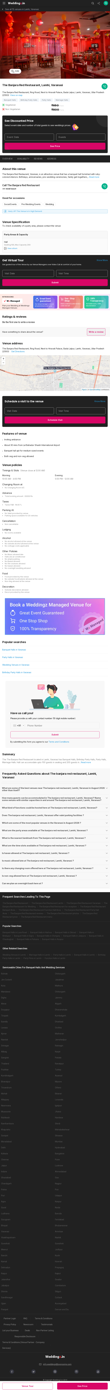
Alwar (3, 1004)
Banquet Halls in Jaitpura (74, 936)
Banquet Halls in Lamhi (84, 955)
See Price (55, 146)
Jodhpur (59, 1249)
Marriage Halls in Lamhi (39, 955)
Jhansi (58, 1111)
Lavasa (4, 1028)
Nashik (58, 1237)
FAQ (25, 1318)
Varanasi (5, 1231)
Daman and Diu (62, 1309)
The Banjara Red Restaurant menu (36, 917)
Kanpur (58, 1201)
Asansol (58, 1075)
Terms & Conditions (43, 1318)
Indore (4, 1171)
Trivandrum (6, 1087)
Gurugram (5, 1219)
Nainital (4, 1040)
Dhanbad (59, 1022)
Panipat (4, 1309)
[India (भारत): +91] (18, 725)
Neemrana (6, 1105)
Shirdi (57, 1123)
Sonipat (4, 1135)
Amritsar (59, 1231)
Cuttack (58, 1297)
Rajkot (58, 1273)
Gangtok (5, 1057)
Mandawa (5, 992)
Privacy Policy (10, 1324)
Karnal (4, 1261)
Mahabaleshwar (62, 1129)
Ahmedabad (60, 1171)
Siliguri (58, 1291)
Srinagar (5, 1045)
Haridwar (59, 1117)
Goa (57, 1177)
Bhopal (4, 1225)
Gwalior (58, 1279)
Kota (3, 986)
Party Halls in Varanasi (12, 657)
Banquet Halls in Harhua (41, 932)
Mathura (59, 986)
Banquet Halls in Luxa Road (15, 932)
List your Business (10, 1330)
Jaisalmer (59, 980)
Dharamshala (61, 1010)
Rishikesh (5, 1117)
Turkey (58, 1069)
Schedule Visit (55, 420)
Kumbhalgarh (7, 1075)
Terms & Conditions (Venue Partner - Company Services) (23, 1345)
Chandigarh (6, 1183)
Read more (94, 177)
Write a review (96, 332)
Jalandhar (5, 1279)
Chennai (5, 1159)
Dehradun (5, 1267)
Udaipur (58, 1195)
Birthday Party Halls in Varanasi (16, 672)
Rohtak (4, 974)
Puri (57, 1189)
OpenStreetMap (95, 389)
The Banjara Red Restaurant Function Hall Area (39, 910)
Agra (3, 1201)
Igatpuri (58, 1105)
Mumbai (58, 1141)
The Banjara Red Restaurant (15, 903)
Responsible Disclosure (25, 1336)
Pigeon (84, 389)
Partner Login (10, 1318)
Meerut (4, 1249)
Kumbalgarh (60, 1016)
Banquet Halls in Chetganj (48, 936)
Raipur (4, 1273)
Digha (3, 998)
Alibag (4, 1051)
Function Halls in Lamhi (55, 958)
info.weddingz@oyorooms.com (57, 1364)
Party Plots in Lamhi (32, 958)
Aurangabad (60, 1303)
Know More (102, 260)
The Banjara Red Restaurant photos (63, 913)
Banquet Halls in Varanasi (14, 649)
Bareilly (4, 1022)
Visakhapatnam (8, 1237)
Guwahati (5, 1243)
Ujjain (3, 1303)
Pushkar (5, 1069)
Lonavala (59, 1099)
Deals (27, 1330)
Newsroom (28, 1324)
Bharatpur (5, 1081)
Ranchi (4, 1255)
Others (58, 1087)
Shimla (4, 1291)
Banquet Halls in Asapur (53, 939)
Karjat (57, 1051)
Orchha (58, 1028)
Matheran (59, 1034)
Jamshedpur (61, 1040)
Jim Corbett (6, 980)
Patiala (58, 1057)
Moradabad (6, 1141)
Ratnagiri (59, 1045)
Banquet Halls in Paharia (28, 939)
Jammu (58, 998)
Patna (4, 1189)
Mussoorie (6, 1111)
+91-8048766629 (9, 189)
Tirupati (4, 1016)
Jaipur (4, 1165)
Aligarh (58, 1004)
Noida (57, 1207)
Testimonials (47, 1324)
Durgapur (5, 1010)
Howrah (58, 1261)
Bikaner (58, 1093)
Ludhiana (5, 1213)
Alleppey (5, 1099)
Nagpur (58, 1183)
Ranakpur (59, 1063)
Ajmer (4, 1034)
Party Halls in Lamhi (62, 955)
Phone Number (34, 725)
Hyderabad (60, 1147)
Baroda (58, 1213)
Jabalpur (5, 1285)
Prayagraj (59, 1267)
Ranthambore (7, 1123)
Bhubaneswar (61, 1225)
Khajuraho (5, 1129)
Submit (55, 282)
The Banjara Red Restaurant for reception (58, 906)
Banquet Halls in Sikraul (65, 932)
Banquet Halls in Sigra (24, 936)
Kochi (57, 1255)
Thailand (5, 1063)
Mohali (4, 1093)
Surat (3, 1207)
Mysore (58, 1081)
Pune (57, 1159)
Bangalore (59, 1153)
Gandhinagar (7, 1297)
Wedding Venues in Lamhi (14, 955)
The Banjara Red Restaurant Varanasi (83, 903)
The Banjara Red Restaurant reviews (26, 913)
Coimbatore (60, 1285)
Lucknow (59, 1165)
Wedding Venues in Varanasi (15, 665)
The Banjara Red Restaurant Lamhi (47, 903)
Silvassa (58, 1135)
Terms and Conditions (59, 742)
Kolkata (4, 1153)
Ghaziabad (6, 1177)
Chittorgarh (60, 974)
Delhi (3, 1147)
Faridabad (59, 1219)
